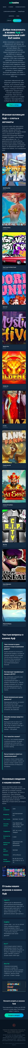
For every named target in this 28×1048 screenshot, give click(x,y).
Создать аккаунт (14, 1015)
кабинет (9, 20)
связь (17, 16)
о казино (11, 6)
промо (4, 6)
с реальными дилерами (9, 11)
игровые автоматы (20, 6)
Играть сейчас (14, 105)
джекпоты (11, 16)
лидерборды (21, 11)
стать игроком (17, 20)
